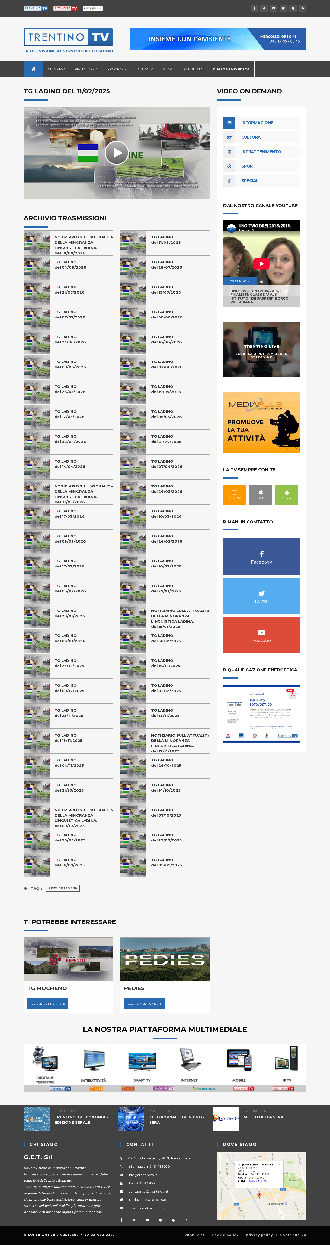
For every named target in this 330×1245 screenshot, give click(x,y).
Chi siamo (56, 69)
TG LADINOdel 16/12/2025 (165, 663)
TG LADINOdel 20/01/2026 (70, 613)
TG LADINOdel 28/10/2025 (166, 763)
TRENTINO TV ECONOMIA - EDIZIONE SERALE (37, 1120)
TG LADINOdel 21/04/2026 (166, 439)
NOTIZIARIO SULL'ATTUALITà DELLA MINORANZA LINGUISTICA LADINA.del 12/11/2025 (180, 743)
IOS (260, 492)
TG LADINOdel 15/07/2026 (166, 290)
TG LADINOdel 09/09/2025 (166, 862)
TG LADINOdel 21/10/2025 (69, 788)
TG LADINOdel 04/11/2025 (69, 763)
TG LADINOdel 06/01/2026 (70, 638)
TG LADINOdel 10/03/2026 (166, 514)
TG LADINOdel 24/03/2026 (166, 489)
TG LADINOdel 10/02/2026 (166, 563)
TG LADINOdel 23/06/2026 (70, 339)
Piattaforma (86, 69)
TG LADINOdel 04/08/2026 (70, 265)
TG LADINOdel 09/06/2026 (70, 364)
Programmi (118, 69)
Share (168, 69)
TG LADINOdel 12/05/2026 (70, 414)
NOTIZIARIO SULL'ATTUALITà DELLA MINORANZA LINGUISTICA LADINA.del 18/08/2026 (84, 245)
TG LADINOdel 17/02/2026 (70, 563)
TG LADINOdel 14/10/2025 (165, 788)
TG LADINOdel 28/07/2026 (166, 265)
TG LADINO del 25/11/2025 (69, 713)
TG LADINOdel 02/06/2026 (167, 364)
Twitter (261, 591)
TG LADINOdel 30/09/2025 (70, 837)
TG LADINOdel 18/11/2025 (165, 713)
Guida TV (145, 69)
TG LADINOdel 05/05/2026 (166, 414)
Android (287, 492)
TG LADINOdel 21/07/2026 (70, 290)
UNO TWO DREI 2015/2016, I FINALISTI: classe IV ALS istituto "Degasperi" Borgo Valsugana (259, 296)
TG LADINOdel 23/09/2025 (166, 837)
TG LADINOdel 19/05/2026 (166, 389)
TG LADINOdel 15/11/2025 (68, 738)
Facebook (261, 551)
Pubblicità (193, 69)
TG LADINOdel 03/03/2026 (70, 539)
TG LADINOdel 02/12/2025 (166, 688)
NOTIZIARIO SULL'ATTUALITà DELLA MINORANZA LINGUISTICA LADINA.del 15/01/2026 (180, 618)
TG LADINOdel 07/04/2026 (166, 464)
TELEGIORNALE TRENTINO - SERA (133, 1120)
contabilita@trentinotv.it (148, 1191)
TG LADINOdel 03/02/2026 (70, 588)
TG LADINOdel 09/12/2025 (69, 688)
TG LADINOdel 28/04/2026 (70, 439)
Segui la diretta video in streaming (262, 355)
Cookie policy (225, 1235)
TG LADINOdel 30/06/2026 (167, 314)
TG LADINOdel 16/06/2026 (166, 339)
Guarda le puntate (85, 1003)
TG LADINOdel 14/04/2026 (70, 464)
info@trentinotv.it (142, 1175)
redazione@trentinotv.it (148, 1208)
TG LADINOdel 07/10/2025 (166, 813)
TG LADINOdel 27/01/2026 (166, 588)
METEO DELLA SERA (220, 1117)
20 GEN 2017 (239, 281)
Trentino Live (262, 346)
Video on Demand (63, 888)
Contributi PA (293, 1235)
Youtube (262, 630)
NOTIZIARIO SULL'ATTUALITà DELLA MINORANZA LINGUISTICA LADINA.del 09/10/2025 (84, 818)
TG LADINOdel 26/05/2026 (70, 389)
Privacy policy (259, 1235)
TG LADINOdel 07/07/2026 (70, 314)
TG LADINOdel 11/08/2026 (166, 240)
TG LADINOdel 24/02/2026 (166, 539)
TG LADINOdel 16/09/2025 (70, 862)
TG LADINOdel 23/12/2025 (69, 663)
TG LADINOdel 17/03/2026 (70, 514)
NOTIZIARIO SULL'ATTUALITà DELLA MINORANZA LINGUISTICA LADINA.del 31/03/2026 (84, 494)
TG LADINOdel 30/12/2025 (166, 638)
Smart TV (234, 492)
